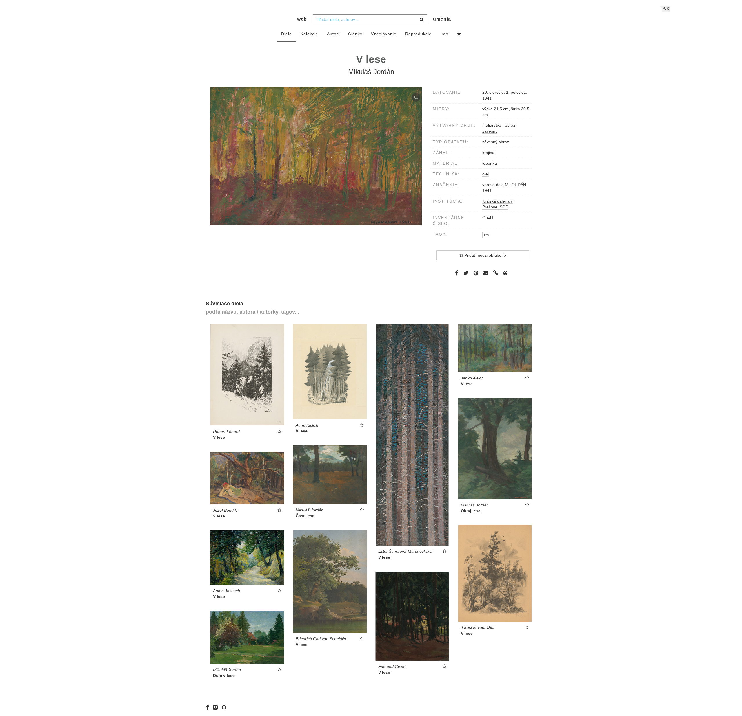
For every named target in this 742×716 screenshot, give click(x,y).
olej (485, 174)
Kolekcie (309, 34)
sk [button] (666, 8)
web (302, 18)
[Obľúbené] (459, 34)
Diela (286, 34)
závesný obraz (495, 141)
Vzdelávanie (384, 34)
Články (355, 34)
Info (444, 34)
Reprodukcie (418, 34)
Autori (333, 34)
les (486, 235)
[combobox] (370, 19)
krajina (488, 152)
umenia (442, 18)
